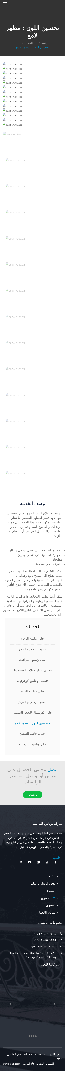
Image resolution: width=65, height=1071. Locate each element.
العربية (26, 1063)
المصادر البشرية (45, 1063)
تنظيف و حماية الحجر (33, 649)
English (16, 1063)
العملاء (51, 890)
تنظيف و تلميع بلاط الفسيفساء (33, 670)
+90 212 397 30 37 (44, 934)
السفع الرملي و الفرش (32, 702)
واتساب (32, 794)
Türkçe (7, 1063)
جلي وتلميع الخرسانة (33, 744)
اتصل (52, 769)
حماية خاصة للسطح (33, 733)
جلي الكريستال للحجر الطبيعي (33, 712)
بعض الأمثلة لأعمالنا (43, 883)
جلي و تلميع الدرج (33, 691)
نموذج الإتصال (46, 912)
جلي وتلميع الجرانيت (33, 660)
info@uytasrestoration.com (42, 946)
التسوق (46, 898)
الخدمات (50, 876)
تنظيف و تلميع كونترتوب (33, 681)
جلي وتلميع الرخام (33, 638)
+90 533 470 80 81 (44, 940)
